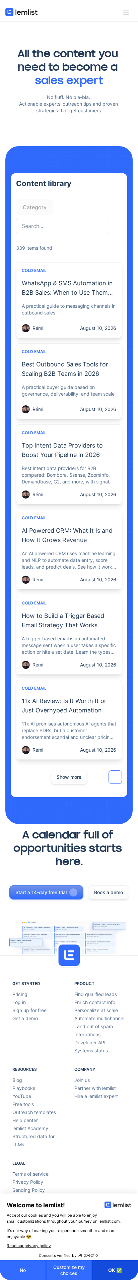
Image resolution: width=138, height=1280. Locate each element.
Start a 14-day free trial (41, 892)
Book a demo (108, 892)
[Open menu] (126, 12)
